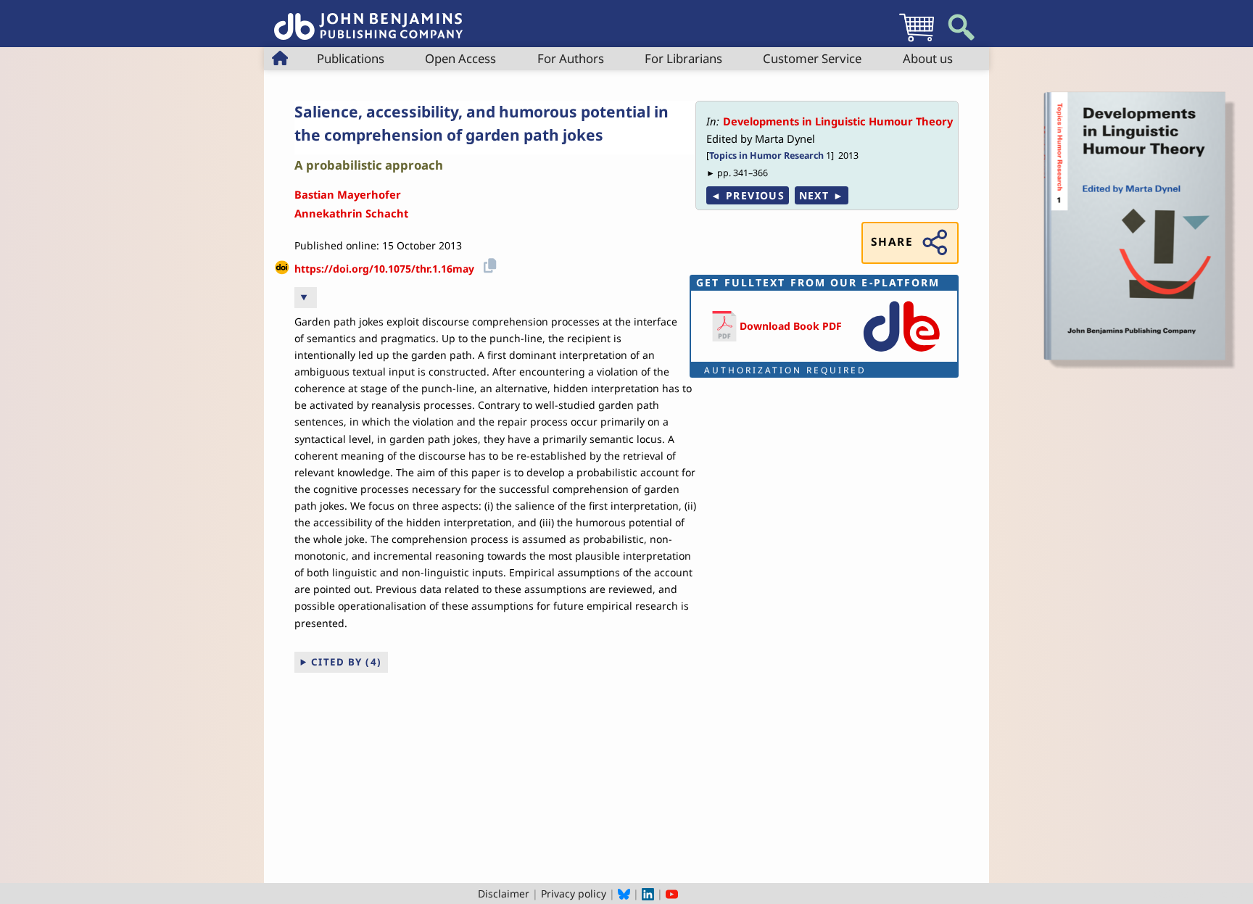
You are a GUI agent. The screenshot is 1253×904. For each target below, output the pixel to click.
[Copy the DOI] (487, 263)
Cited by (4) (346, 661)
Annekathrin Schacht (351, 213)
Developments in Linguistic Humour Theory (838, 121)
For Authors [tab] (570, 58)
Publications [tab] (350, 58)
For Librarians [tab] (683, 58)
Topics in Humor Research (766, 155)
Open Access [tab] (460, 58)
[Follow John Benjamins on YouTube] (672, 893)
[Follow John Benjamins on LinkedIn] (648, 893)
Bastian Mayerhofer (347, 194)
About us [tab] (928, 58)
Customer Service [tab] (812, 58)
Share (892, 241)
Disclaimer (503, 893)
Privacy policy (573, 893)
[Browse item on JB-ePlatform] (901, 353)
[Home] (368, 18)
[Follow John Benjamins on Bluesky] (624, 893)
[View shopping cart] (916, 41)
